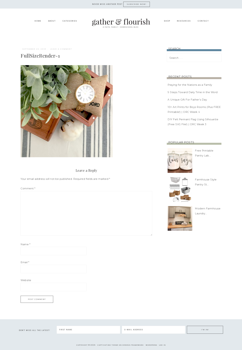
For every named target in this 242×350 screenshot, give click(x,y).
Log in (162, 345)
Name (25, 244)
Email (25, 262)
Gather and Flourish (121, 23)
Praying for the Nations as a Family (190, 84)
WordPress (151, 345)
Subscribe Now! (136, 4)
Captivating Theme (107, 345)
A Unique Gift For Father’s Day (187, 99)
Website (26, 280)
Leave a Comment (61, 49)
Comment (28, 188)
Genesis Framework (133, 345)
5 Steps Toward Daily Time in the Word (193, 92)
